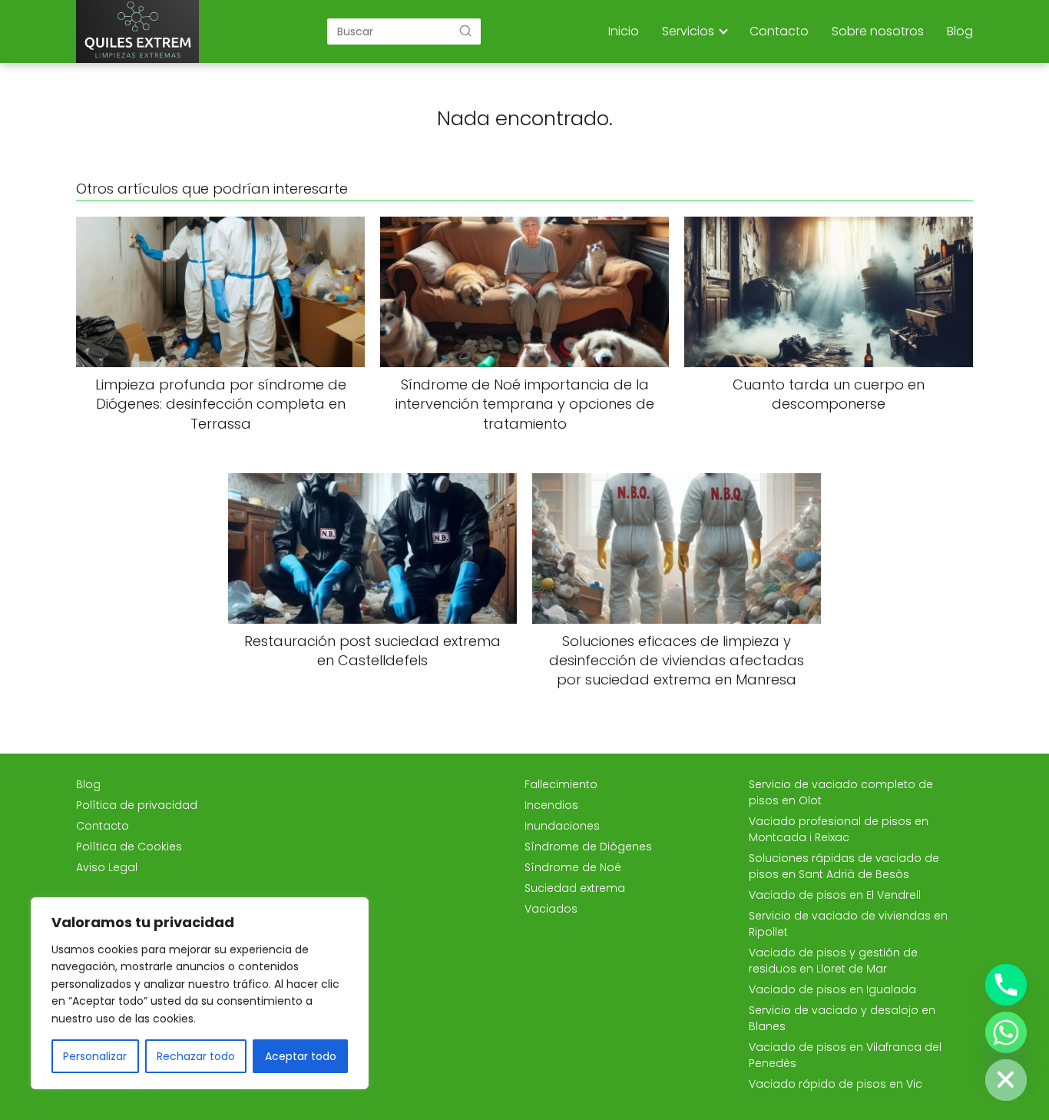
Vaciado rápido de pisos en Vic (835, 1084)
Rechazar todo (196, 1056)
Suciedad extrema (574, 888)
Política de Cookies (129, 846)
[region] (200, 993)
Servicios (688, 31)
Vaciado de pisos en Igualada (832, 989)
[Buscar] (465, 30)
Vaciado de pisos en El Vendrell (835, 895)
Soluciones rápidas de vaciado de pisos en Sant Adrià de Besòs (844, 866)
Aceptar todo (300, 1056)
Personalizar (95, 1056)
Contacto (779, 31)
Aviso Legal (106, 867)
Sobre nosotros (878, 31)
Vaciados (550, 908)
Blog (960, 31)
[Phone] (1006, 985)
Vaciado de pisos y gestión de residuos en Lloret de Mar (833, 960)
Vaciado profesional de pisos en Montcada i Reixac (838, 829)
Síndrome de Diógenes (588, 846)
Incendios (551, 805)
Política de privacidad (136, 805)
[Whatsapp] (1006, 1032)
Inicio (623, 31)
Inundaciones (562, 825)
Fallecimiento (560, 784)
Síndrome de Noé (572, 867)
